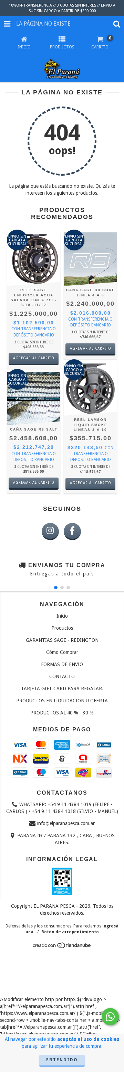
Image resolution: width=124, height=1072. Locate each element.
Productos (62, 628)
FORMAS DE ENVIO (62, 664)
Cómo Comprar (62, 652)
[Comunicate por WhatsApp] (110, 1016)
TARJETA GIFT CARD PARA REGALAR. (62, 688)
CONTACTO (62, 676)
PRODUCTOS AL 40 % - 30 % (62, 712)
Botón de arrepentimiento (70, 932)
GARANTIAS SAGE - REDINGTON (62, 640)
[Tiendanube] (62, 947)
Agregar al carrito (33, 358)
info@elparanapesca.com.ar (66, 823)
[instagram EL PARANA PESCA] (50, 531)
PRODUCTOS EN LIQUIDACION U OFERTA (62, 700)
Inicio (62, 616)
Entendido (62, 1059)
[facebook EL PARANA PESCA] (72, 531)
